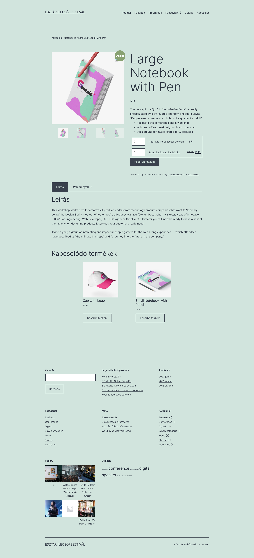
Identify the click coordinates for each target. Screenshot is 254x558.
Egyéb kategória (54, 431)
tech (118, 476)
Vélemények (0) (83, 187)
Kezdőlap (57, 37)
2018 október (166, 385)
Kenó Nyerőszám (111, 376)
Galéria (189, 12)
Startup (49, 440)
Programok (155, 12)
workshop (128, 476)
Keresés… (50, 370)
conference (119, 468)
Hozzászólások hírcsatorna (117, 426)
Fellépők (139, 12)
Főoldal (126, 12)
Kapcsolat (203, 12)
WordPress (202, 544)
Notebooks (70, 37)
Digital (48, 426)
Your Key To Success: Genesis (166, 141)
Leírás (60, 187)
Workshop (50, 444)
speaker (109, 475)
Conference (51, 422)
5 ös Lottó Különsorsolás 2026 (119, 385)
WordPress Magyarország (116, 431)
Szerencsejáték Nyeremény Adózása (122, 390)
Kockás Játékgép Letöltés (116, 394)
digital (145, 468)
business (105, 469)
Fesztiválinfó (173, 12)
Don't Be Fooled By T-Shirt (164, 152)
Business (50, 417)
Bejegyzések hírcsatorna (115, 422)
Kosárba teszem (144, 161)
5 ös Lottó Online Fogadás (116, 381)
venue (123, 476)
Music (48, 435)
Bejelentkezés (109, 417)
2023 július (165, 376)
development (193, 174)
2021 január (165, 381)
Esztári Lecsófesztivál (65, 12)
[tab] (60, 187)
